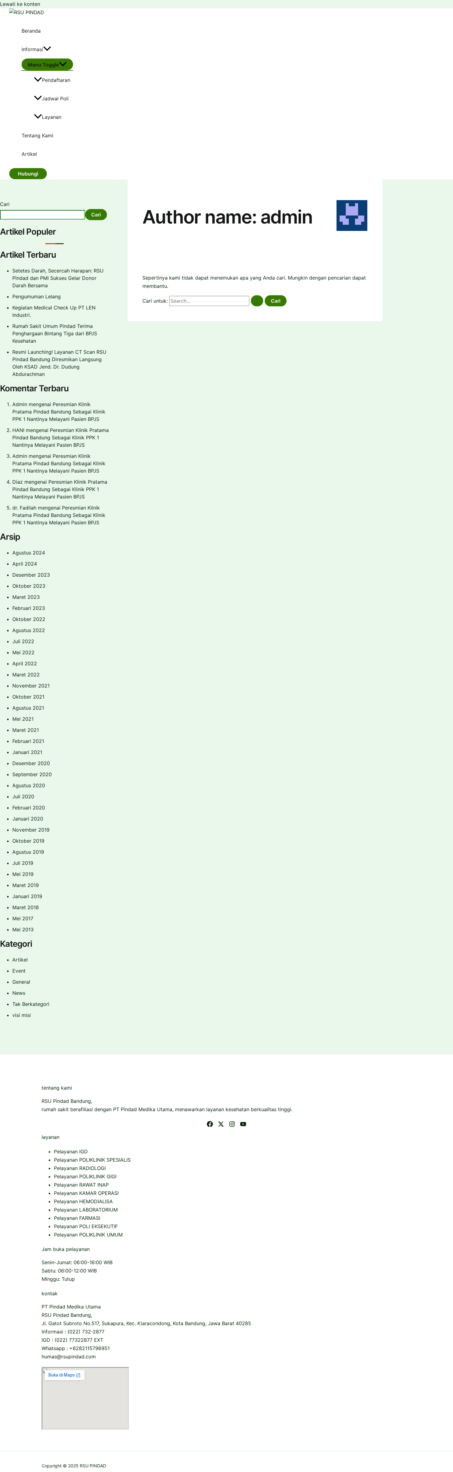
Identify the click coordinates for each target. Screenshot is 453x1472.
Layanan (51, 117)
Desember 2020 (31, 763)
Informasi (32, 49)
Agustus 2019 (28, 852)
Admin (19, 404)
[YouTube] (243, 1125)
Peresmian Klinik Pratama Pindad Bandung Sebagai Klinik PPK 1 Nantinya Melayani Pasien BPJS (58, 411)
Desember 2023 (31, 575)
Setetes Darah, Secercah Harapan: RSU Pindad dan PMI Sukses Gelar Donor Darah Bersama (58, 278)
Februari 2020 (28, 808)
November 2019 (31, 830)
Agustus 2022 (28, 630)
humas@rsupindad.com (69, 1356)
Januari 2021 (27, 752)
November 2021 (31, 686)
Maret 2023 (26, 597)
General (21, 982)
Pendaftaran (56, 80)
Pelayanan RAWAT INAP (81, 1185)
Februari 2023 (28, 608)
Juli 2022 (23, 641)
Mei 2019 (23, 874)
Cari (5, 204)
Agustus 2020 (28, 785)
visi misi (21, 1015)
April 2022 (24, 663)
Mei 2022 (23, 652)
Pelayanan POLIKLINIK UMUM (88, 1235)
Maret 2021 (25, 730)
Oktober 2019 (28, 841)
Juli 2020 (23, 796)
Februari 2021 (28, 741)
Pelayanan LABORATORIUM (86, 1210)
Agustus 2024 (28, 553)
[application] (47, 49)
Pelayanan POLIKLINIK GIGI (85, 1176)
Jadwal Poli (55, 98)
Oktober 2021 (28, 697)
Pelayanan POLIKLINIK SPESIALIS (92, 1160)
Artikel (29, 154)
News (18, 993)
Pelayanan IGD (71, 1151)
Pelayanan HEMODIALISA (83, 1201)
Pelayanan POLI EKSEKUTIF (86, 1226)
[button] (28, 173)
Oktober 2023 (28, 586)
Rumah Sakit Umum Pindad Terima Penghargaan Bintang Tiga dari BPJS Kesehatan (54, 333)
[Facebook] (210, 1125)
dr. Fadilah (24, 508)
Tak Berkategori (30, 1004)
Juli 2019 (22, 863)
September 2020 (32, 774)
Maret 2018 (25, 907)
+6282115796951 (89, 1348)
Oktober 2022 (28, 619)
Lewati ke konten (20, 4)
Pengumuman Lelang (36, 296)
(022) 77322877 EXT (79, 1340)
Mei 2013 (23, 929)
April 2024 (24, 564)
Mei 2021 (23, 719)
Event (19, 971)
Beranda (31, 31)
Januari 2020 (27, 819)
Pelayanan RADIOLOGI (80, 1168)
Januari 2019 (27, 896)
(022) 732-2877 (85, 1332)
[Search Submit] (257, 300)
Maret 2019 (25, 885)
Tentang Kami (37, 135)
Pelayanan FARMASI (77, 1218)
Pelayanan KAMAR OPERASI (86, 1193)
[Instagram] (232, 1125)
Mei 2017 (22, 918)
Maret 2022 (26, 674)
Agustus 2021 (28, 708)
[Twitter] (221, 1125)
